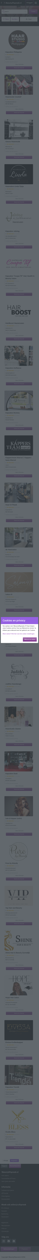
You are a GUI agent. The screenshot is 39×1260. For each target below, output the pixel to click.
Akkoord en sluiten (29, 639)
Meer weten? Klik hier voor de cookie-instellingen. (19, 634)
